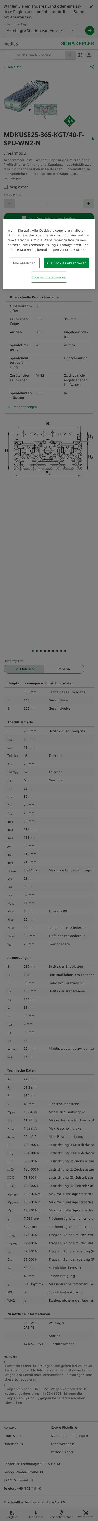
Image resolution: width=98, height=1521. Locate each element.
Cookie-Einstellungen (48, 277)
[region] (49, 254)
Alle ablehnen (24, 263)
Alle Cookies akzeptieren (66, 263)
